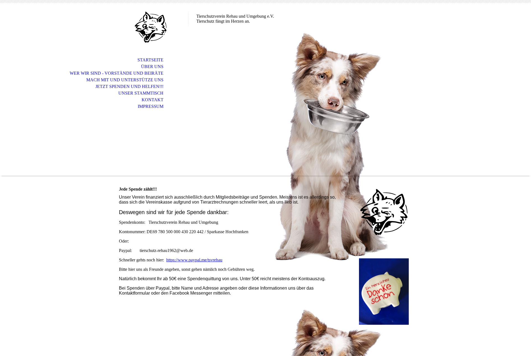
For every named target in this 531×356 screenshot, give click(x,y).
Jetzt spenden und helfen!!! (129, 86)
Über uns (152, 66)
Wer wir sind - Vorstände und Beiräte (116, 73)
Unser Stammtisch (140, 93)
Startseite (150, 60)
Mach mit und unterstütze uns (124, 79)
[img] (150, 27)
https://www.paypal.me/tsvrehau (194, 260)
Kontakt (152, 99)
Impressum (150, 106)
